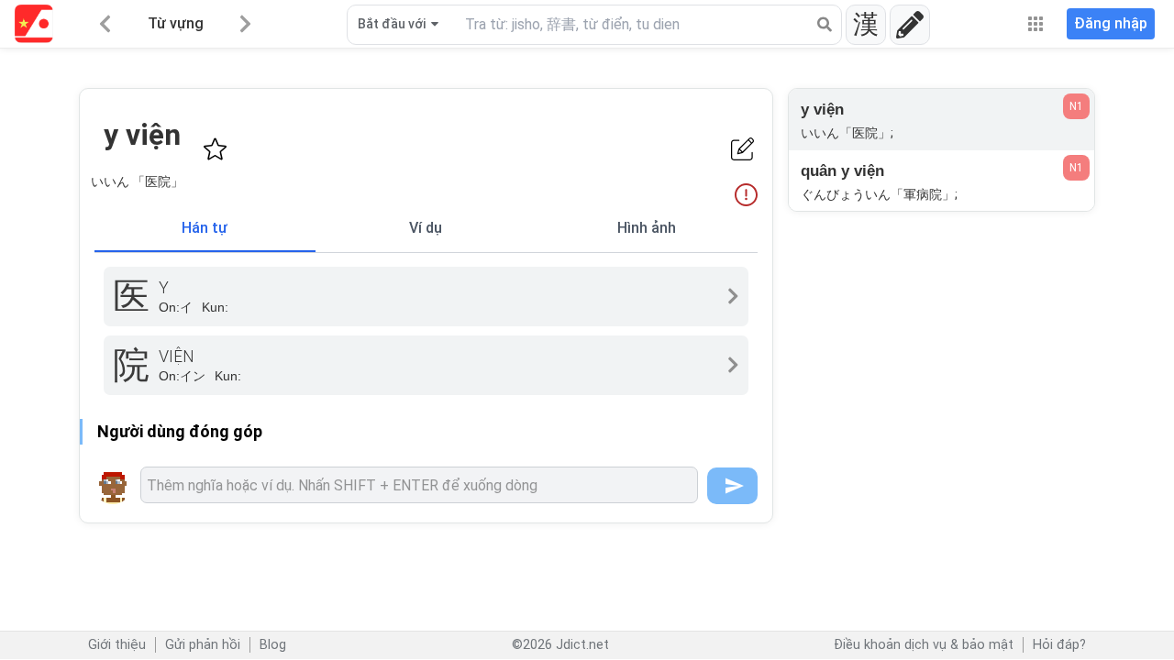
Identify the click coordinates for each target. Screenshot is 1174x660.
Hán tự (204, 227)
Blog (273, 645)
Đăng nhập (1110, 23)
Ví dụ (425, 227)
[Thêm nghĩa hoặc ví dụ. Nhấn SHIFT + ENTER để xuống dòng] (419, 485)
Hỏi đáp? (1059, 645)
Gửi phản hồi (202, 645)
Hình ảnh (646, 227)
